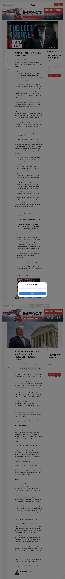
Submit (32, 293)
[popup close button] (45, 283)
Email (21, 289)
